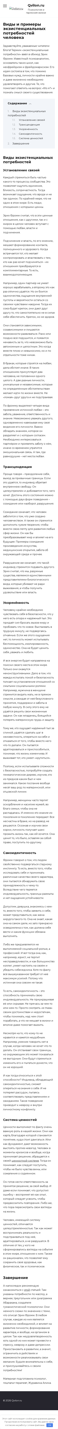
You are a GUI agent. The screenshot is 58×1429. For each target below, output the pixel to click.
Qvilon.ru (36, 5)
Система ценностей (31, 138)
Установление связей (32, 120)
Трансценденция (29, 124)
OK (49, 1425)
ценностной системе (25, 1160)
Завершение (21, 143)
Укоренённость (28, 129)
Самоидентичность (30, 133)
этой (27, 1289)
